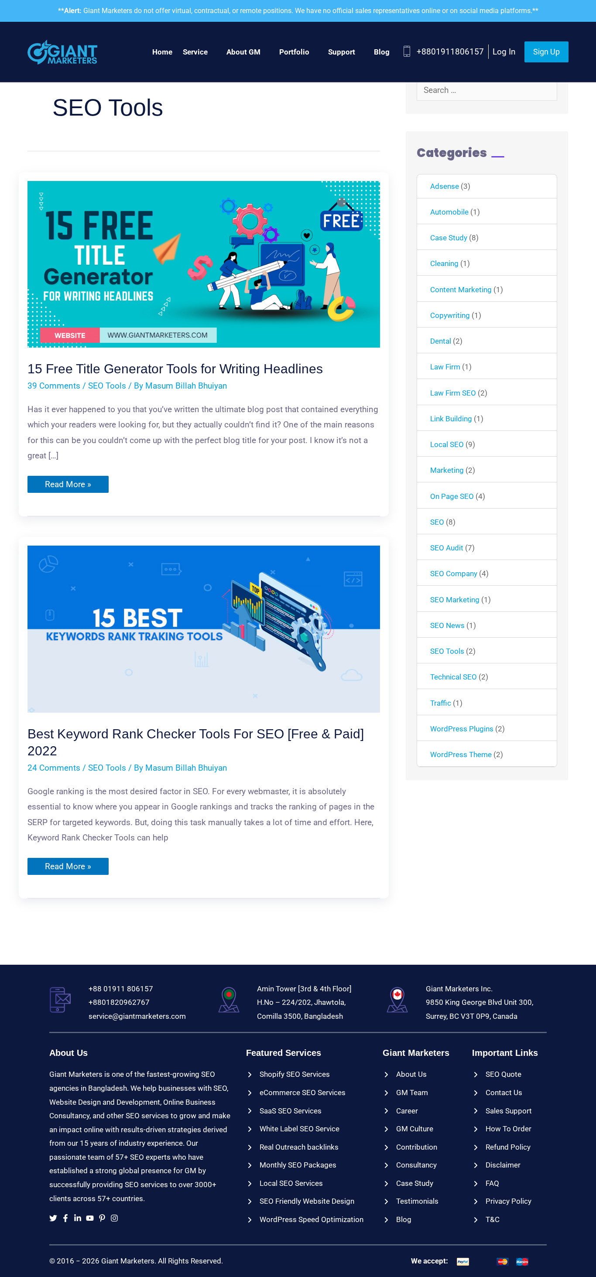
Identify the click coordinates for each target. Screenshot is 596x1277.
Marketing (447, 470)
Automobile (449, 212)
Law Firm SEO (453, 393)
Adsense (444, 186)
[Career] (400, 1111)
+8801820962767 (119, 1002)
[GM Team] (405, 1093)
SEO (437, 522)
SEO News (447, 625)
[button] (546, 51)
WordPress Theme (461, 754)
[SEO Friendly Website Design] (300, 1202)
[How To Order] (501, 1129)
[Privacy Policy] (501, 1202)
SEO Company (453, 573)
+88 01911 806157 (121, 988)
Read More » (68, 486)
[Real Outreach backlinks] (292, 1147)
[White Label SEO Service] (292, 1129)
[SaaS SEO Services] (284, 1111)
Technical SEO (453, 677)
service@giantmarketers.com (137, 1016)
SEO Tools (107, 386)
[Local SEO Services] (284, 1184)
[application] (212, 51)
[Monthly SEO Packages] (291, 1165)
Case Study (448, 237)
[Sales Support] (502, 1111)
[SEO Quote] (496, 1075)
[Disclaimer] (496, 1165)
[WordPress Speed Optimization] (304, 1220)
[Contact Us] (497, 1093)
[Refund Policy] (501, 1147)
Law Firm (445, 366)
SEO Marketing (455, 599)
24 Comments (53, 768)
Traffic (440, 703)
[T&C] (486, 1220)
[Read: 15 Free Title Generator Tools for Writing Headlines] (203, 264)
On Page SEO (452, 496)
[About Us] (405, 1075)
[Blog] (397, 1220)
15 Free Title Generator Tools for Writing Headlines (175, 369)
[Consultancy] (410, 1165)
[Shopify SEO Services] (288, 1075)
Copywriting (450, 315)
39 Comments (53, 386)
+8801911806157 (450, 52)
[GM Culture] (408, 1129)
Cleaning (444, 263)
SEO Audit (446, 547)
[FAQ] (485, 1184)
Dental (440, 341)
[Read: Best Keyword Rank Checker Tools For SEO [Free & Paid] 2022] (203, 629)
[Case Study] (408, 1184)
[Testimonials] (410, 1202)
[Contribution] (410, 1147)
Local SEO (447, 444)
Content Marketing (461, 289)
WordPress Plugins (461, 728)
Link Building (451, 418)
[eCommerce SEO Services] (296, 1093)
